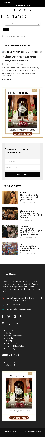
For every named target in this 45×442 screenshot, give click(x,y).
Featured (24, 226)
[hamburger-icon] (6, 29)
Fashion (23, 193)
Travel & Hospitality (15, 346)
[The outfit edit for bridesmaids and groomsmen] (10, 197)
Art (21, 244)
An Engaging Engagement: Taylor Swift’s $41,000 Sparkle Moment (31, 231)
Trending (10, 348)
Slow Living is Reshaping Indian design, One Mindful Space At (31, 214)
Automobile (11, 331)
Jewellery (10, 338)
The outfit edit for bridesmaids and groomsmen (29, 197)
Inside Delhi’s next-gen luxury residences (19, 58)
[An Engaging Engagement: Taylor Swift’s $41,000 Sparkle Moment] (10, 231)
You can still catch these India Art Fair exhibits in (30, 248)
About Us (10, 362)
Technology (11, 343)
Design (23, 209)
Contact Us (11, 365)
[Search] (38, 24)
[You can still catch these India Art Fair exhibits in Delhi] (10, 248)
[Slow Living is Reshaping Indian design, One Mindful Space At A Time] (10, 213)
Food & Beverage (14, 336)
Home (7, 36)
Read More (7, 79)
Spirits (9, 341)
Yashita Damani (9, 64)
